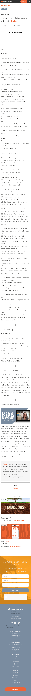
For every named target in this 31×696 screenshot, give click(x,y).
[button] (29, 1)
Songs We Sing (15, 649)
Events (15, 658)
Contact (15, 638)
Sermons (3, 8)
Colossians (8, 515)
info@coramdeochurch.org (16, 618)
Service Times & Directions (15, 644)
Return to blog (5, 5)
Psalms (7, 12)
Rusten (5, 464)
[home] (6, 1)
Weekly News (15, 666)
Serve (15, 664)
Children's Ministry (15, 647)
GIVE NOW (23, 1)
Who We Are (15, 633)
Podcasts (15, 675)
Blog (15, 683)
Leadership (15, 636)
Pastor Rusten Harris (6, 26)
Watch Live (15, 650)
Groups (15, 656)
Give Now (15, 689)
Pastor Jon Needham (18, 520)
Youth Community (15, 660)
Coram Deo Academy (15, 682)
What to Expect (15, 646)
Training (15, 674)
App (15, 679)
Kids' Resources (15, 677)
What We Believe (15, 635)
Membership (15, 663)
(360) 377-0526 (15, 616)
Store (15, 680)
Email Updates (15, 661)
